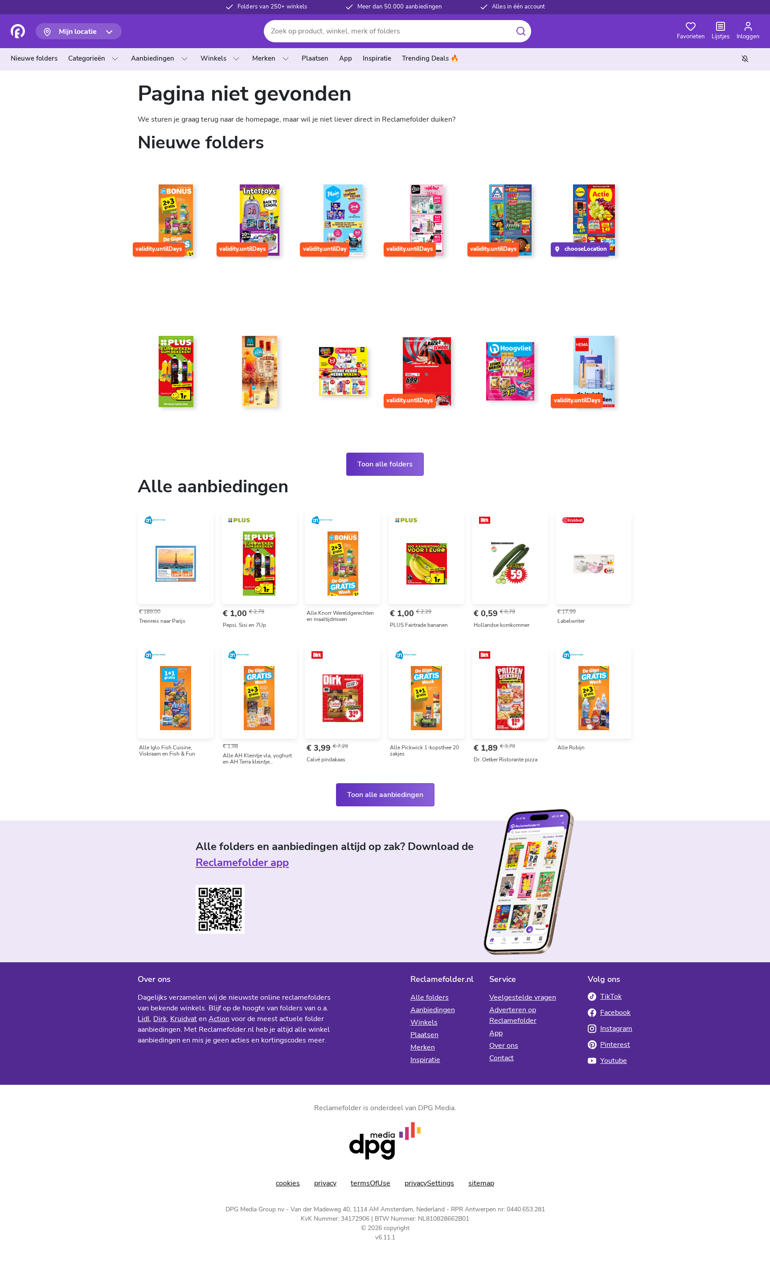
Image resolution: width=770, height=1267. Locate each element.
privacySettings (429, 1183)
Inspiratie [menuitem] (377, 58)
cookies (288, 1183)
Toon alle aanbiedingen (385, 795)
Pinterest (615, 1044)
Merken (263, 58)
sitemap (481, 1183)
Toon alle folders (385, 464)
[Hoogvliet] (510, 375)
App (496, 1033)
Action (219, 1019)
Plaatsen (424, 1035)
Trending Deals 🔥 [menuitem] (430, 58)
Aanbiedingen (152, 58)
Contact (501, 1058)
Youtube (613, 1060)
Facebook (615, 1012)
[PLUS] (176, 375)
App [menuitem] (345, 58)
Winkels (213, 58)
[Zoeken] (520, 31)
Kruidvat (183, 1019)
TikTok (611, 996)
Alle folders (429, 997)
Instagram (616, 1028)
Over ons (503, 1045)
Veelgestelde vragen (522, 997)
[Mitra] (259, 375)
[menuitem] (36, 58)
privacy (325, 1183)
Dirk (160, 1019)
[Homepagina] (18, 31)
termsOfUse (370, 1183)
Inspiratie (425, 1060)
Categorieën (86, 58)
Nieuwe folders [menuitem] (34, 58)
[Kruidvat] (343, 375)
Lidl (144, 1019)
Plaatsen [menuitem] (315, 58)
